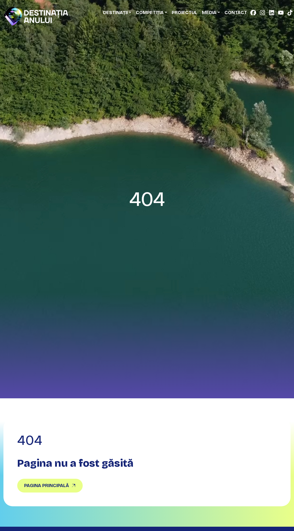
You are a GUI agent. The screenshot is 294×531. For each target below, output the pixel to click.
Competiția (150, 12)
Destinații (115, 12)
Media (209, 12)
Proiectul (184, 12)
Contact (236, 12)
